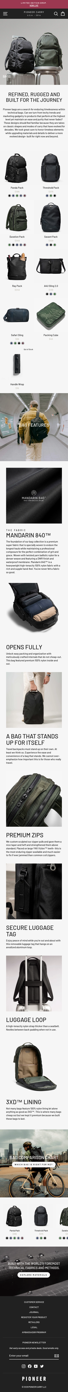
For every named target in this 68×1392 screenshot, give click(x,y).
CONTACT (34, 1307)
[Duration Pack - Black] (13, 245)
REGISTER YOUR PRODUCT (34, 1317)
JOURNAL (34, 1312)
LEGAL (34, 1327)
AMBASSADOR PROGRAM (34, 1332)
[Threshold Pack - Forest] (51, 195)
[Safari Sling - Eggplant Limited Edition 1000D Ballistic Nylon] (23, 343)
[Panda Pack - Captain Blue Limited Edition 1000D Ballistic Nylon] (21, 195)
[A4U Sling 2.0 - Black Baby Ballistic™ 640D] (47, 294)
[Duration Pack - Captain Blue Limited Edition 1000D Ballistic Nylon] (21, 245)
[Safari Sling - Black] (19, 343)
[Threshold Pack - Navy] (47, 195)
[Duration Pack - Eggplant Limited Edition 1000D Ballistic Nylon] (24, 245)
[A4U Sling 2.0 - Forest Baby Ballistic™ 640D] (54, 294)
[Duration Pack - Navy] (17, 245)
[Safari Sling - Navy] (11, 343)
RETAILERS (34, 1322)
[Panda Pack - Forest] (17, 195)
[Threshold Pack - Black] (54, 195)
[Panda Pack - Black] (9, 195)
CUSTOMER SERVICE (34, 1302)
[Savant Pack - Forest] (54, 245)
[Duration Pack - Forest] (9, 245)
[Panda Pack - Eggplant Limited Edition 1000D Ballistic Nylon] (24, 195)
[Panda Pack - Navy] (13, 195)
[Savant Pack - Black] (51, 245)
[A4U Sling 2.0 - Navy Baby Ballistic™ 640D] (51, 294)
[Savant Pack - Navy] (47, 245)
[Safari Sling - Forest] (15, 343)
